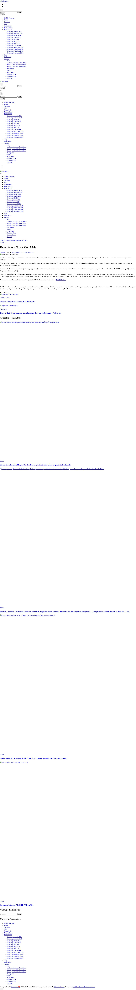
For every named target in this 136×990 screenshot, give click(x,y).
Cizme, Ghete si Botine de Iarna (16, 66)
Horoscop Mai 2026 (13, 39)
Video (5, 55)
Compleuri (10, 68)
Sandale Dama (11, 76)
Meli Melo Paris (61, 280)
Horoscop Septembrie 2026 (15, 47)
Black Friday (7, 57)
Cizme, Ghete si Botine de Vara (16, 65)
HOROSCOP (8, 30)
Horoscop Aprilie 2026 (14, 37)
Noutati (6, 20)
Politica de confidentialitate (87, 987)
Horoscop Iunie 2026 (13, 41)
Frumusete (7, 22)
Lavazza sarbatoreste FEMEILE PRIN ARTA (16, 905)
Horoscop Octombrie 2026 (15, 49)
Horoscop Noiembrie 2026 (15, 51)
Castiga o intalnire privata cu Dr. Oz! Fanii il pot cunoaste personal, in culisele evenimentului (33, 758)
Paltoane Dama (11, 74)
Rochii (9, 70)
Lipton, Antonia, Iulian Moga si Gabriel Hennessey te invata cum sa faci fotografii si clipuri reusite (35, 465)
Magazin (6, 59)
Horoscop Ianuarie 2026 (14, 31)
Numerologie (7, 26)
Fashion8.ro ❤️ (15, 987)
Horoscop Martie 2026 (14, 35)
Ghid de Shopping (9, 18)
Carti (8, 61)
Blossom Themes (59, 987)
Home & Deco (8, 28)
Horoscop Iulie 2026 (13, 43)
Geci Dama (10, 72)
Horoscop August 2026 (14, 45)
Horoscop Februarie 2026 (14, 33)
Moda (5, 24)
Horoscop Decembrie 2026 (15, 53)
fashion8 (2, 252)
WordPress (76, 987)
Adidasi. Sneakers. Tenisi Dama (16, 63)
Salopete (9, 78)
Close (2, 14)
